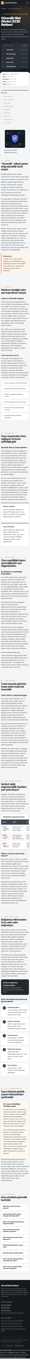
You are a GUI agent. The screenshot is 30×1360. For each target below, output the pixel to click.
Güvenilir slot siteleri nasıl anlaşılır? (11, 1207)
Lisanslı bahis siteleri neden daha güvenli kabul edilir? (12, 1215)
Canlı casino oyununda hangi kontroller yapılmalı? (12, 1267)
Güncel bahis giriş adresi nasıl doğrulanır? (12, 1238)
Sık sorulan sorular (6, 1310)
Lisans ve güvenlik (8, 99)
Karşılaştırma (7, 112)
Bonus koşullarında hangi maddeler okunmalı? (11, 1230)
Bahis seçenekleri (8, 106)
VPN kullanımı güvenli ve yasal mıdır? (13, 1246)
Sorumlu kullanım (8, 119)
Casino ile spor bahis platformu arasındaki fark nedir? (13, 1259)
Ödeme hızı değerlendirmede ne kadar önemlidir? (13, 1223)
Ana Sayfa (3, 8)
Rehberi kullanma (8, 96)
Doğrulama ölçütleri (6, 1305)
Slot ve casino (7, 103)
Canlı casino (7, 109)
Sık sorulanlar (7, 122)
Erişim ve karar (7, 116)
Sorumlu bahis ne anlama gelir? (13, 1253)
